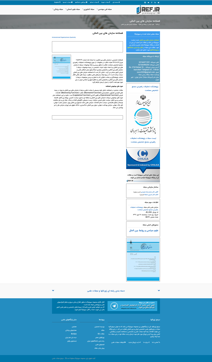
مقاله (102, 330)
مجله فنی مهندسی (105, 9)
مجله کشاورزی (89, 9)
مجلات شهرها (105, 2)
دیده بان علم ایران (71, 337)
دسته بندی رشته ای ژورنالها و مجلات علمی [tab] (106, 291)
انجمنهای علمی (99, 344)
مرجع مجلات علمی (58, 358)
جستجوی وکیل (72, 341)
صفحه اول (115, 2)
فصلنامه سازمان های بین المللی (129, 24)
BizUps (74, 334)
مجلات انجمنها (67, 2)
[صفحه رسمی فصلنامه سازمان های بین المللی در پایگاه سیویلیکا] (143, 165)
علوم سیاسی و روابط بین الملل (146, 24)
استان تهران (139, 77)
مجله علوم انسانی (73, 9)
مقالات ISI (101, 334)
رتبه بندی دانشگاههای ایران (95, 341)
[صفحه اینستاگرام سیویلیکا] (145, 2)
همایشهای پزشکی (71, 330)
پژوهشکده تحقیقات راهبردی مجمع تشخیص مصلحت (144, 208)
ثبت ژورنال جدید (133, 342)
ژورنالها (158, 24)
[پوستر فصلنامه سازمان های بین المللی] (143, 259)
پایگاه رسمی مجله (144, 74)
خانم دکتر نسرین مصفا (151, 194)
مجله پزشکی (58, 9)
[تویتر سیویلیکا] (148, 2)
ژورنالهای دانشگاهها (80, 2)
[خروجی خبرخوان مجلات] (155, 2)
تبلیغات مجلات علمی (117, 342)
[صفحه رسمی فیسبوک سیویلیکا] (151, 2)
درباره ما (145, 342)
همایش (74, 326)
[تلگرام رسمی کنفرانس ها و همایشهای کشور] (158, 2)
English (56, 2)
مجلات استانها (94, 2)
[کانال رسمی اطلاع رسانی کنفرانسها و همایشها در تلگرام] (132, 306)
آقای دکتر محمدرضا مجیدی (149, 192)
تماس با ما (155, 342)
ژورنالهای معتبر (99, 337)
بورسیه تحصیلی (99, 326)
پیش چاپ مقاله (99, 348)
